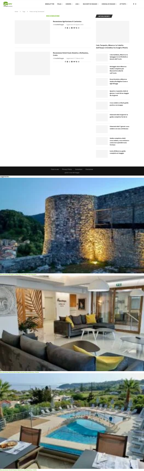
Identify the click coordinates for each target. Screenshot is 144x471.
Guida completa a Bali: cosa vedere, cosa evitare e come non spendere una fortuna (119, 141)
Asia (77, 4)
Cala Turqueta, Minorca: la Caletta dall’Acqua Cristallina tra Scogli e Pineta (112, 46)
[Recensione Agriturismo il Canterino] (32, 32)
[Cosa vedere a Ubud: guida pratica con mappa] (102, 106)
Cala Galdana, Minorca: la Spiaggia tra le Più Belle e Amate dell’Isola (119, 57)
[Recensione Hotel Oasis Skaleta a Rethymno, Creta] (32, 63)
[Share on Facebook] (65, 28)
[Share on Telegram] (72, 28)
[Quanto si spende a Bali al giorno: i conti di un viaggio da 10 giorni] (102, 94)
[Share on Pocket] (74, 28)
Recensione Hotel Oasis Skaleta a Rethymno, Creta (18, 470)
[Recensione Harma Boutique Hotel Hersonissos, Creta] (72, 323)
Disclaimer (89, 169)
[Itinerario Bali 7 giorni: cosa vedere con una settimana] (102, 129)
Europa (68, 4)
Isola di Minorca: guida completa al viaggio (118, 152)
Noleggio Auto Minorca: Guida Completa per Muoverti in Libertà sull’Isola (118, 69)
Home (16, 11)
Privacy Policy (67, 169)
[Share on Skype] (76, 28)
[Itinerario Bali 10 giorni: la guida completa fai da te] (102, 117)
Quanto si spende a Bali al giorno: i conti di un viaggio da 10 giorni (119, 93)
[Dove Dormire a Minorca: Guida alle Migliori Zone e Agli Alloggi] (102, 82)
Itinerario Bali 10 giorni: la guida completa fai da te (119, 116)
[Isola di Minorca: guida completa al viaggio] (102, 154)
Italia (59, 4)
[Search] (140, 4)
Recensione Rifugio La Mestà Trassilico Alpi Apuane (18, 274)
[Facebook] (133, 4)
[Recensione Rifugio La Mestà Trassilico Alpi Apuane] (72, 225)
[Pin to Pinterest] (67, 28)
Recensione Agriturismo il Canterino (67, 21)
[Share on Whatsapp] (69, 28)
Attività (123, 4)
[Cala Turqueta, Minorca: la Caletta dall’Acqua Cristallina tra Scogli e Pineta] (112, 32)
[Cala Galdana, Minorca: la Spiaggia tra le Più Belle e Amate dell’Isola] (102, 57)
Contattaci (78, 169)
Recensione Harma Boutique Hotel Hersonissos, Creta (19, 372)
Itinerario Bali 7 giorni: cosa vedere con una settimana (119, 127)
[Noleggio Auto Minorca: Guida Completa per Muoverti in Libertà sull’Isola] (102, 69)
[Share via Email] (78, 28)
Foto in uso (55, 169)
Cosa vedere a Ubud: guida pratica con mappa (119, 104)
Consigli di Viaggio (108, 4)
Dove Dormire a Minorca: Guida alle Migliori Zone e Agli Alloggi (119, 81)
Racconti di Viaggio (90, 4)
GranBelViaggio (59, 24)
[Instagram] (135, 4)
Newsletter (49, 4)
